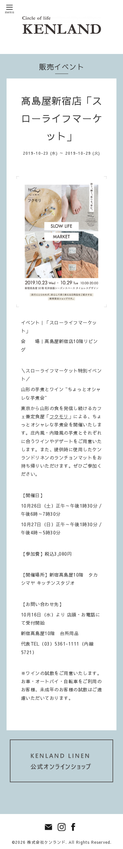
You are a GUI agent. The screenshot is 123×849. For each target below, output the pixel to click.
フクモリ (59, 416)
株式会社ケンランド (46, 842)
